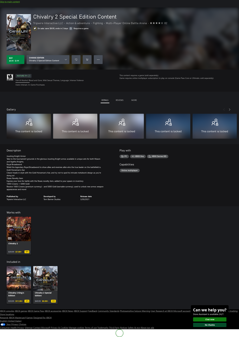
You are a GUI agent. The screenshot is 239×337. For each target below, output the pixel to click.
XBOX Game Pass (36, 310)
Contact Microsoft (41, 327)
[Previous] (224, 110)
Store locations (7, 314)
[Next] (229, 110)
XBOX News (67, 310)
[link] (19, 235)
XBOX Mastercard (17, 317)
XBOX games (21, 310)
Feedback (92, 310)
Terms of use (91, 327)
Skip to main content (10, 1)
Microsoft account (181, 310)
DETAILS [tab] (105, 100)
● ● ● (98, 59)
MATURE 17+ (22, 76)
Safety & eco (134, 327)
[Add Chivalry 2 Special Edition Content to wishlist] (76, 59)
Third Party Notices (118, 327)
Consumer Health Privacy (12, 327)
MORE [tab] (134, 100)
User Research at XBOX (162, 310)
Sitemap (29, 327)
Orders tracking (230, 310)
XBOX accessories (53, 310)
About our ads (147, 327)
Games (29, 317)
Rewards (4, 317)
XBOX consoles (7, 310)
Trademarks (102, 327)
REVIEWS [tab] (119, 100)
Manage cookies (76, 327)
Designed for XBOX (42, 317)
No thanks (210, 325)
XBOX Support (81, 310)
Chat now (209, 319)
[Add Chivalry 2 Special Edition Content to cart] (87, 59)
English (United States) (11, 320)
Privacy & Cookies (59, 327)
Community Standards (108, 310)
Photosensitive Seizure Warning (135, 310)
